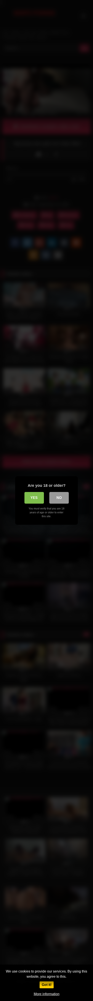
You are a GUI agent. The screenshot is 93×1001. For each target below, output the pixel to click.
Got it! (46, 985)
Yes (34, 498)
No (59, 498)
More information (46, 994)
